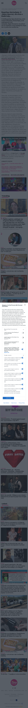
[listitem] (14, 330)
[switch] (23, 332)
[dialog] (14, 354)
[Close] (25, 305)
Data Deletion (6, 402)
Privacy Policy (22, 402)
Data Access (14, 402)
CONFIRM (8, 398)
